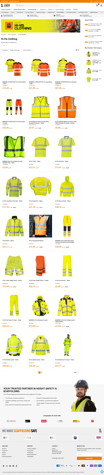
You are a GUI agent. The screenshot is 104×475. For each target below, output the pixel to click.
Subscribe (89, 458)
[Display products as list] (78, 50)
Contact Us (4, 450)
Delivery (4, 452)
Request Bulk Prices (31, 454)
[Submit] (17, 5)
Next (75, 372)
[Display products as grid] (76, 50)
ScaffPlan (75, 9)
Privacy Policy (30, 450)
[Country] (92, 1)
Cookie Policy (30, 452)
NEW (86, 24)
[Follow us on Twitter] (6, 466)
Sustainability (30, 456)
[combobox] (37, 5)
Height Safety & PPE (19, 9)
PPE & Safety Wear (4, 12)
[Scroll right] (101, 12)
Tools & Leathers (5, 9)
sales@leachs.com (14, 1)
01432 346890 (4, 1)
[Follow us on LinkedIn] (13, 466)
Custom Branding (59, 9)
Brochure (4, 448)
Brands (50, 9)
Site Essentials (32, 9)
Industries (42, 9)
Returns (4, 454)
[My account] (101, 5)
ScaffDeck (68, 9)
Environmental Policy (7, 456)
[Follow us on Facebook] (3, 466)
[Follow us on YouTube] (10, 466)
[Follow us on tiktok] (16, 466)
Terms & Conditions (31, 448)
